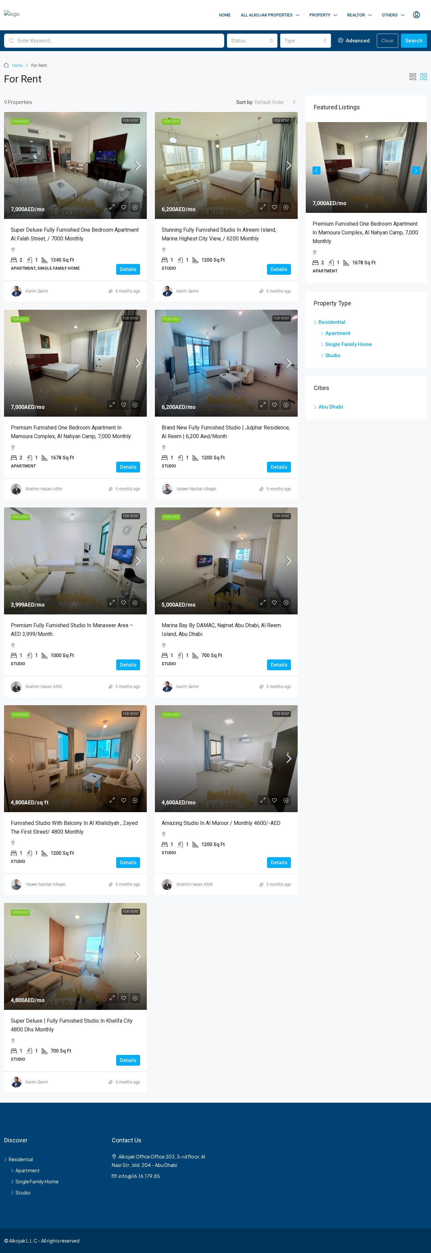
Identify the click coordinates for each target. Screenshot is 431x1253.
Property (319, 15)
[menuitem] (416, 15)
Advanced (357, 41)
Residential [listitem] (332, 313)
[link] (75, 165)
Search (414, 41)
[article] (366, 198)
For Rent (131, 120)
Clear (387, 41)
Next (416, 168)
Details (128, 269)
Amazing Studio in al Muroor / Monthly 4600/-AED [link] (221, 823)
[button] (412, 77)
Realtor (356, 15)
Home (225, 15)
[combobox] (252, 41)
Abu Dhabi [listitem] (331, 398)
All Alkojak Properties (267, 15)
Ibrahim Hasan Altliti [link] (44, 489)
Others (390, 15)
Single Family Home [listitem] (348, 336)
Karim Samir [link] (37, 291)
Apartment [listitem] (338, 324)
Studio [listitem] (332, 347)
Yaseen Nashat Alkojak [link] (196, 489)
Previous (316, 168)
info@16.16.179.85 (139, 1176)
